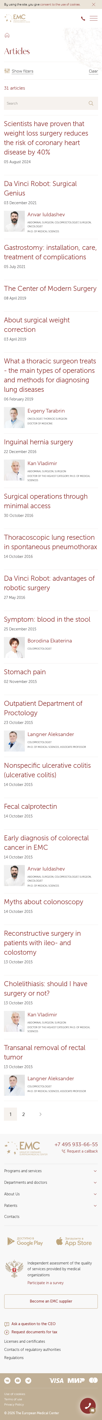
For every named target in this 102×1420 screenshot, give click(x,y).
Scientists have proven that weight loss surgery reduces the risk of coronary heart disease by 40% (46, 138)
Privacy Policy (14, 1404)
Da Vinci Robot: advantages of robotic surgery (49, 583)
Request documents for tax (34, 1332)
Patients (10, 1205)
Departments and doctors (25, 1182)
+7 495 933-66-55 (76, 1144)
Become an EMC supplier (51, 1301)
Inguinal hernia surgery (38, 442)
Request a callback (82, 1151)
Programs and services (23, 1171)
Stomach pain (25, 672)
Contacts (11, 1217)
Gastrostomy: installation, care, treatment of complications (50, 252)
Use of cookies (14, 1394)
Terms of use (13, 1399)
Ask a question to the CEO (34, 1324)
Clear (93, 71)
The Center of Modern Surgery (50, 289)
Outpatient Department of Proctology (43, 708)
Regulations (14, 1358)
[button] (93, 4)
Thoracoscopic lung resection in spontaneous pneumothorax (50, 542)
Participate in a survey (45, 1283)
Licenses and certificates (24, 1341)
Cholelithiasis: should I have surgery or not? (45, 988)
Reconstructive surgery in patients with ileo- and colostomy (42, 942)
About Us (12, 1194)
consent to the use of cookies (60, 4)
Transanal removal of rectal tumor (44, 1052)
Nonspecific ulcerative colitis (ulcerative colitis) (47, 770)
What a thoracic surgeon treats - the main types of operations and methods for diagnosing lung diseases (50, 375)
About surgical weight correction (37, 325)
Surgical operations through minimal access (46, 501)
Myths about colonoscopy (43, 902)
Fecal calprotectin (30, 806)
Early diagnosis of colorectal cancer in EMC (46, 843)
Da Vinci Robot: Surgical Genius (40, 188)
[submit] (91, 103)
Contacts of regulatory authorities (32, 1349)
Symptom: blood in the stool (47, 619)
